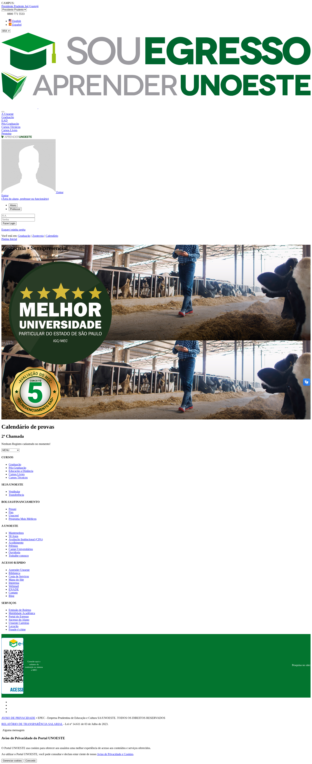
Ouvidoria (14, 552)
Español (16, 24)
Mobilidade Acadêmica (22, 613)
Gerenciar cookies (12, 760)
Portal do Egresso (19, 616)
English (16, 21)
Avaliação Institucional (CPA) (26, 539)
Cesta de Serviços (19, 576)
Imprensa (14, 582)
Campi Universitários (21, 549)
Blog (11, 595)
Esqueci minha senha (13, 229)
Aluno (13, 205)
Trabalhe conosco (19, 555)
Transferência (16, 494)
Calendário (52, 235)
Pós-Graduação (17, 467)
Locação (13, 626)
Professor (15, 209)
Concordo (30, 760)
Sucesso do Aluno (19, 619)
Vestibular (14, 491)
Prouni (12, 509)
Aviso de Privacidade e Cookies (115, 754)
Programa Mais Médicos (22, 518)
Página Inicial (9, 239)
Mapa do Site (16, 579)
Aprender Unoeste (19, 569)
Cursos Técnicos (18, 477)
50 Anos (13, 536)
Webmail (14, 586)
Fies (11, 512)
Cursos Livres (17, 474)
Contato (13, 592)
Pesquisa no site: (301, 665)
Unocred (14, 515)
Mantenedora (16, 532)
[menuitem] (156, 114)
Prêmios (13, 545)
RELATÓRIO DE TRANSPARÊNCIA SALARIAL (32, 724)
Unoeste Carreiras (19, 622)
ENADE (14, 589)
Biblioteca (14, 573)
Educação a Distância (21, 471)
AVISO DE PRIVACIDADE (18, 717)
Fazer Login (9, 223)
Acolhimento (16, 542)
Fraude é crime (17, 629)
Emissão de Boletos (20, 609)
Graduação (24, 235)
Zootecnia (38, 235)
